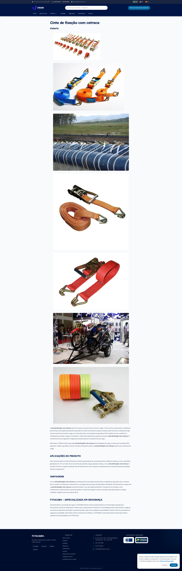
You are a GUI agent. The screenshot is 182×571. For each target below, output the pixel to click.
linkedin (52, 546)
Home (34, 13)
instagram (35, 546)
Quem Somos (43, 13)
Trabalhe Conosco (67, 557)
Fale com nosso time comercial (139, 8)
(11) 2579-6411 (65, 2)
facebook (44, 546)
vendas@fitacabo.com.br (79, 2)
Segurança (72, 13)
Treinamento (81, 13)
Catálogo (63, 13)
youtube (35, 549)
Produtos (52, 13)
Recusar (165, 565)
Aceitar (174, 565)
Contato (90, 13)
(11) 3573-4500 (56, 2)
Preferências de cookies (69, 559)
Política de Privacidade (68, 554)
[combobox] (86, 8)
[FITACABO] (38, 7)
